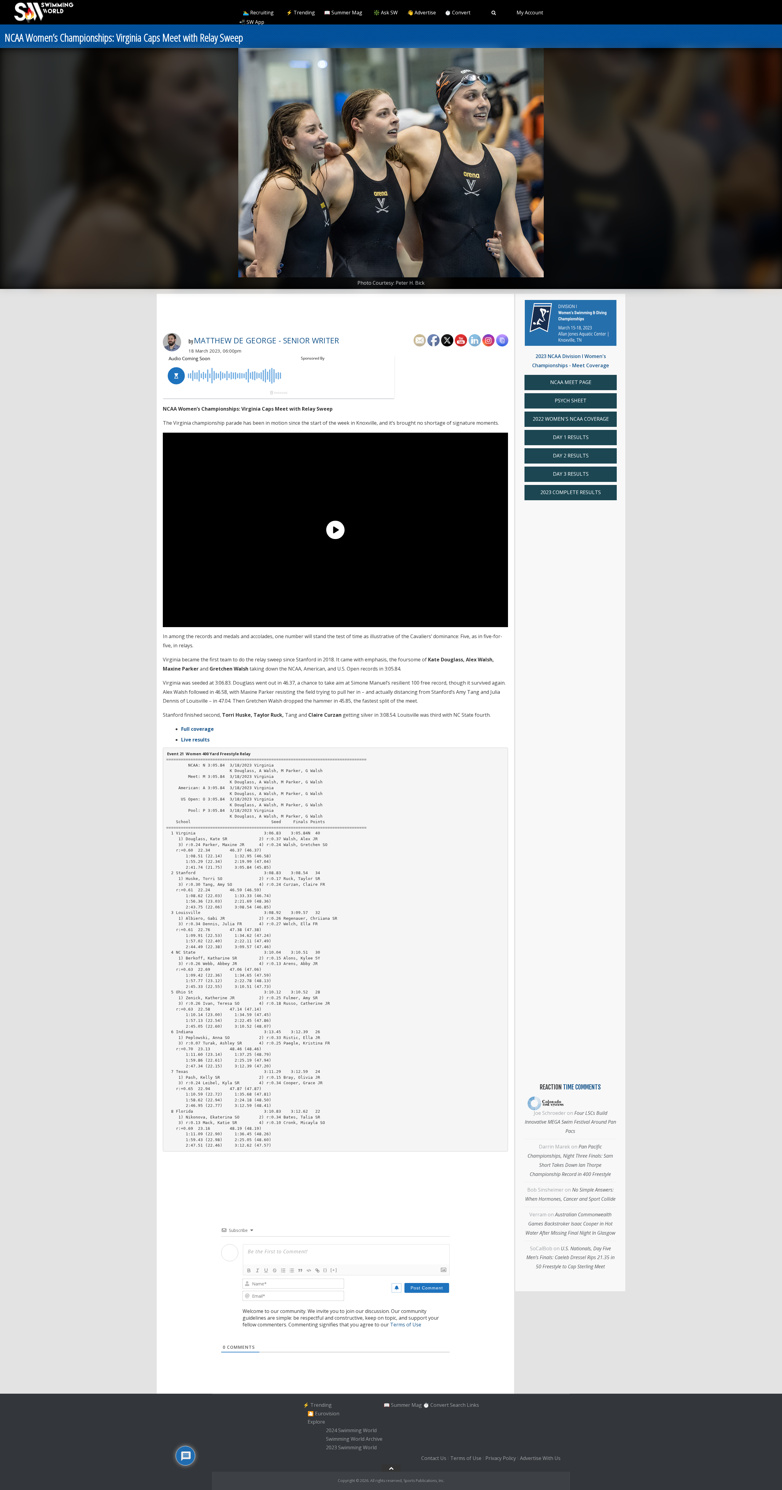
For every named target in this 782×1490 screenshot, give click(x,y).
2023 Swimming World (351, 1447)
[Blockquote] (300, 1270)
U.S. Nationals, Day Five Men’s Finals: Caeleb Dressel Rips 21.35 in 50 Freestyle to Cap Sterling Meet (570, 1257)
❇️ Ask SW (386, 12)
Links (473, 1405)
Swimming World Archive (354, 1439)
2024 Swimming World (351, 1430)
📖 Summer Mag (343, 12)
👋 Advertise (421, 12)
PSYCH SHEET (570, 400)
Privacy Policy (500, 1458)
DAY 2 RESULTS (571, 455)
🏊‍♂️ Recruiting (258, 12)
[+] (334, 1270)
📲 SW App (251, 22)
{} (325, 1270)
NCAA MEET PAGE (570, 382)
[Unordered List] (291, 1270)
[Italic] (257, 1270)
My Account (530, 12)
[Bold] (249, 1270)
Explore (316, 1422)
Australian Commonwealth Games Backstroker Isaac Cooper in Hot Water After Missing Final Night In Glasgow (570, 1223)
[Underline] (266, 1270)
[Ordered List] (283, 1270)
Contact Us (433, 1458)
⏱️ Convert (457, 12)
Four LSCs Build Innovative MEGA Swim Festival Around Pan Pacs (570, 1122)
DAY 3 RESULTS (571, 474)
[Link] (317, 1270)
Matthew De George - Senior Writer (266, 340)
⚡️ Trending (300, 12)
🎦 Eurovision (323, 1413)
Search (458, 1405)
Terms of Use (405, 1324)
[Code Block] (309, 1270)
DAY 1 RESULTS (571, 437)
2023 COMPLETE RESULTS (570, 492)
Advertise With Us (540, 1458)
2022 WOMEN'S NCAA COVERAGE (571, 419)
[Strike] (274, 1270)
